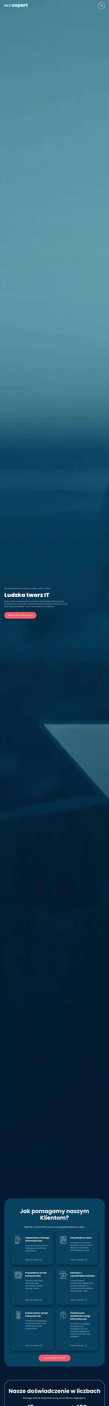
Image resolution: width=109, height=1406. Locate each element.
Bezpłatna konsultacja (20, 615)
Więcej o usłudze (32, 1259)
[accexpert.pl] (16, 5)
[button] (101, 5)
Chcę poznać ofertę (54, 1358)
